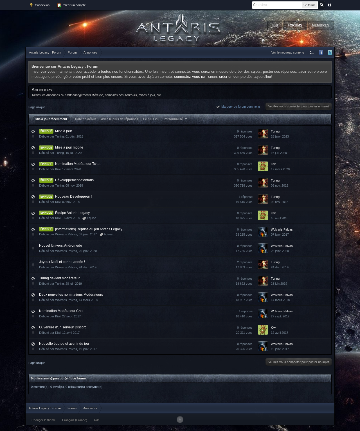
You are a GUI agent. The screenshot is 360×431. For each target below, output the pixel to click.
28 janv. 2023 (280, 136)
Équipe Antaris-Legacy (72, 213)
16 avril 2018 (279, 218)
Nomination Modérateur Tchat (77, 164)
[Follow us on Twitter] (329, 52)
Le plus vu (151, 119)
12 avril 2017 (279, 332)
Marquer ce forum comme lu (240, 106)
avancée (329, 5)
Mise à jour (63, 131)
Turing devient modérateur (59, 278)
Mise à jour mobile (69, 147)
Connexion (42, 5)
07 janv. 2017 (280, 234)
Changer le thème (44, 420)
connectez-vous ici (189, 76)
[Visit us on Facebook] (320, 52)
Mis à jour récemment (51, 119)
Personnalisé (174, 119)
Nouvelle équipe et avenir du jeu (64, 344)
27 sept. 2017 (280, 316)
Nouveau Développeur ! (73, 196)
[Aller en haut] (180, 419)
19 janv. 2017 (280, 349)
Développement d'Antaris (74, 180)
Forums (295, 25)
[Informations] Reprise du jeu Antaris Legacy (88, 229)
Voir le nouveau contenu (287, 52)
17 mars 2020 (280, 169)
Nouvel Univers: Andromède (60, 245)
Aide (97, 420)
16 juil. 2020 (279, 152)
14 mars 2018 (280, 300)
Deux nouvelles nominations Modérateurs (71, 295)
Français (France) (74, 420)
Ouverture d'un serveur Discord (63, 327)
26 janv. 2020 (280, 251)
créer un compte (232, 76)
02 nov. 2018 (279, 202)
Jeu (274, 25)
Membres (320, 25)
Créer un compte (74, 5)
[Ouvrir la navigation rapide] (311, 52)
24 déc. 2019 (280, 267)
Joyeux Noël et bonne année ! (62, 262)
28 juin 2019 (279, 283)
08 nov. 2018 (279, 185)
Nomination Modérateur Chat (61, 311)
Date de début (85, 119)
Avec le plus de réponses (119, 119)
